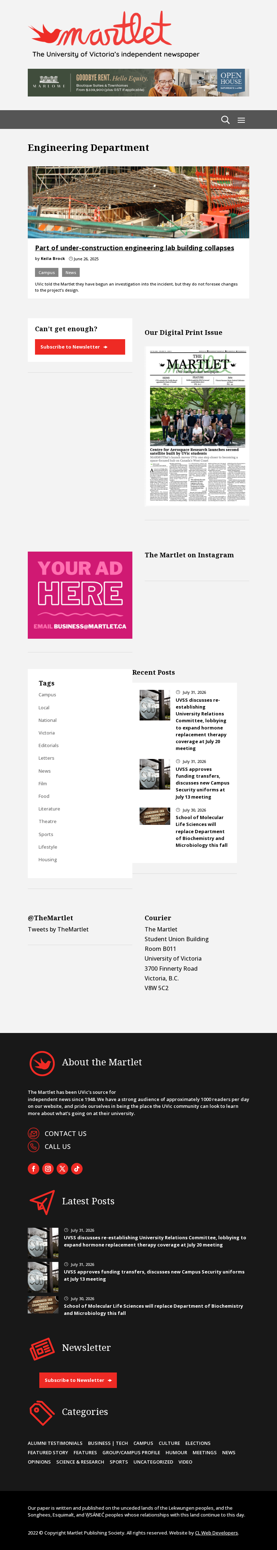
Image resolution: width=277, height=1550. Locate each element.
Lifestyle (48, 847)
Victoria (47, 732)
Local (44, 707)
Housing (48, 859)
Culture (169, 1443)
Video (185, 1462)
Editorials (49, 745)
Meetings (205, 1452)
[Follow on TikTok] (77, 1168)
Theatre (48, 821)
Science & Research (80, 1462)
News (71, 272)
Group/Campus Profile (131, 1452)
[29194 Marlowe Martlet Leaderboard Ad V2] (138, 94)
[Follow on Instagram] (48, 1168)
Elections (198, 1443)
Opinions (39, 1462)
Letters (46, 758)
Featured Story (48, 1452)
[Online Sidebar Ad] (80, 637)
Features (85, 1452)
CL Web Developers (216, 1532)
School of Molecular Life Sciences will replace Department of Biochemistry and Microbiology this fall (202, 831)
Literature (49, 808)
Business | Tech (108, 1443)
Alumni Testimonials (55, 1443)
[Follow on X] (62, 1168)
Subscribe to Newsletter (70, 346)
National (48, 720)
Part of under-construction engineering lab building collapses (134, 247)
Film (43, 783)
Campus (47, 272)
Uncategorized (153, 1462)
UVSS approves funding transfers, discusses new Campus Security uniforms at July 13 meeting (202, 783)
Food (44, 796)
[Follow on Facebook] (33, 1168)
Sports (46, 834)
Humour (176, 1452)
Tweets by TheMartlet (58, 929)
